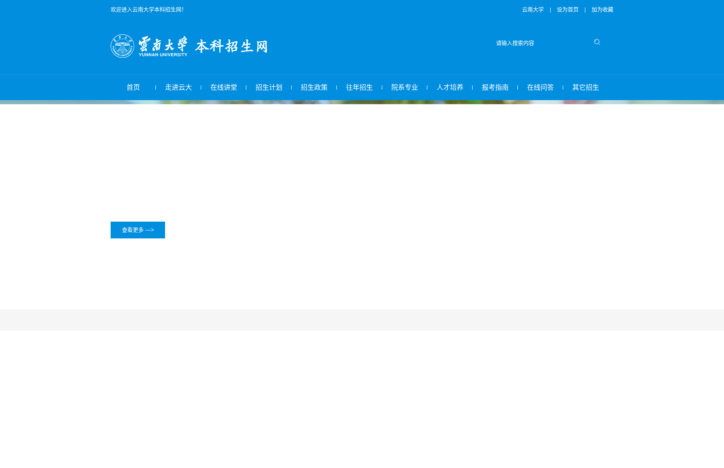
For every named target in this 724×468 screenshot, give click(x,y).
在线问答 (540, 87)
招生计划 (269, 87)
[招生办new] (193, 55)
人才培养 (450, 87)
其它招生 (585, 87)
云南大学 (533, 9)
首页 (133, 87)
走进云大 (178, 87)
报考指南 (495, 87)
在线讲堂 (223, 87)
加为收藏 (602, 9)
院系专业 (404, 87)
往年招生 (359, 87)
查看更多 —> (138, 230)
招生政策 (314, 87)
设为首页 (568, 9)
